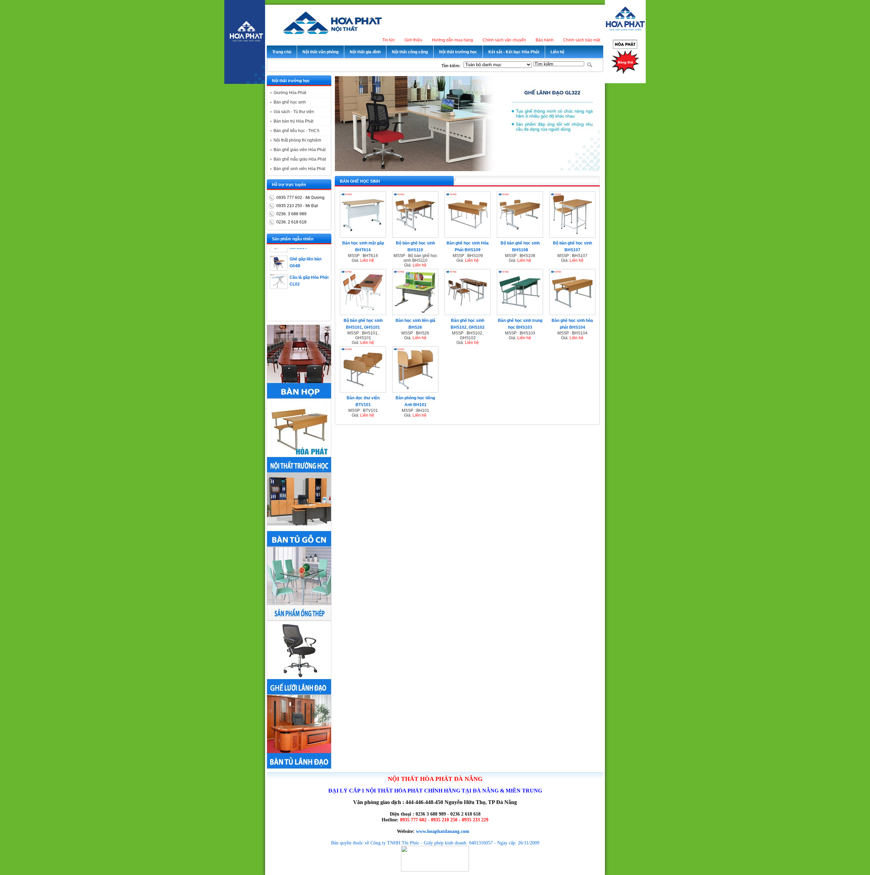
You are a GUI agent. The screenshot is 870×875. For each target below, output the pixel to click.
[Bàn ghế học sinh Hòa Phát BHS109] (468, 235)
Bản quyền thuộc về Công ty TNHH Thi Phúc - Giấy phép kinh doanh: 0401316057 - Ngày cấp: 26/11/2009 (435, 842)
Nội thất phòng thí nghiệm (297, 140)
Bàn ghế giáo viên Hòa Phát (300, 149)
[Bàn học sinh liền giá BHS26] (415, 312)
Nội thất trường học (291, 80)
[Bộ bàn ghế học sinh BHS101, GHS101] (363, 312)
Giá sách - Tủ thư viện (294, 111)
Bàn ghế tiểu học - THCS (296, 130)
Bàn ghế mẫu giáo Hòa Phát (300, 159)
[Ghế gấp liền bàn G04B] (278, 255)
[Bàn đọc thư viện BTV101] (363, 390)
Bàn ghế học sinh (290, 102)
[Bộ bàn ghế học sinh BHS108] (520, 235)
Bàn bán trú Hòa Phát (293, 121)
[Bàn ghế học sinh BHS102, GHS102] (468, 312)
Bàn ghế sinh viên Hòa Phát (299, 168)
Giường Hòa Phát (290, 92)
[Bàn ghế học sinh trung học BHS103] (520, 312)
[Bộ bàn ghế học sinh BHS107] (572, 235)
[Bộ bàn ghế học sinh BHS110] (415, 235)
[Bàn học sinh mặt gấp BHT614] (363, 235)
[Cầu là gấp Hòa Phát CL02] (278, 273)
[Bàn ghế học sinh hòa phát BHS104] (572, 312)
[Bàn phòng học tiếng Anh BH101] (415, 390)
